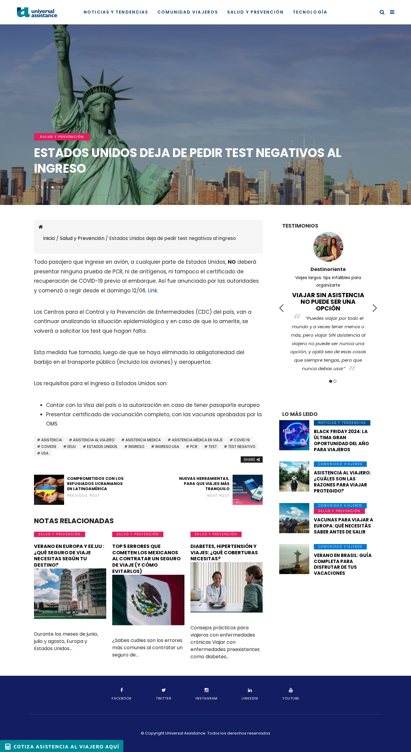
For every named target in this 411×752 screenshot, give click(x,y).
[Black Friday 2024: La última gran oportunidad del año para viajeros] (294, 435)
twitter (164, 698)
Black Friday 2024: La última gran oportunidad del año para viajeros (341, 440)
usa (44, 453)
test (213, 446)
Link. (153, 290)
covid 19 (242, 439)
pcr (193, 446)
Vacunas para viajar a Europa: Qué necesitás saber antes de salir (343, 526)
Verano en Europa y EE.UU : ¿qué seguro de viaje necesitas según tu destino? (69, 555)
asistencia (51, 439)
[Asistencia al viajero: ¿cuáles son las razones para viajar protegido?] (294, 476)
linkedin (250, 698)
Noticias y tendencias (116, 12)
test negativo (241, 446)
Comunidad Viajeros (187, 12)
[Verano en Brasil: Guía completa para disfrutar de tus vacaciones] (294, 559)
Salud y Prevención (255, 12)
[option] (328, 297)
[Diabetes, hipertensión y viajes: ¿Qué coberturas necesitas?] (226, 587)
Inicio (49, 238)
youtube (290, 698)
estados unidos (102, 446)
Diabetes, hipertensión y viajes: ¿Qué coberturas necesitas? (224, 552)
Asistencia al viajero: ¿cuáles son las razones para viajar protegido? (342, 482)
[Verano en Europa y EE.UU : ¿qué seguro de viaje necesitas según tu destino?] (70, 593)
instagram (207, 698)
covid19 (48, 446)
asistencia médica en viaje (197, 439)
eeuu (71, 446)
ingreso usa (167, 446)
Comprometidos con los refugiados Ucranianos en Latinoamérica (95, 487)
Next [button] (374, 308)
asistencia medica (143, 439)
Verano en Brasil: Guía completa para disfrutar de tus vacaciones (343, 564)
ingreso (136, 446)
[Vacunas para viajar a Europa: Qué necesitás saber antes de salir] (294, 518)
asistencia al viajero (93, 439)
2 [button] (334, 381)
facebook (122, 698)
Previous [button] (281, 308)
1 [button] (330, 381)
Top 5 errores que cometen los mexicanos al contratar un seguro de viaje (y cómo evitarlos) (146, 559)
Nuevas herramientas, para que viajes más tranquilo (204, 487)
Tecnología (310, 12)
